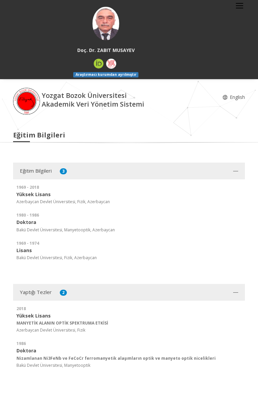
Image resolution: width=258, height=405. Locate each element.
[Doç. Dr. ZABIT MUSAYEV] (106, 23)
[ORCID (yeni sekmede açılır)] (98, 64)
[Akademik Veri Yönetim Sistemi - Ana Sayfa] (27, 100)
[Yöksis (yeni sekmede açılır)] (111, 64)
